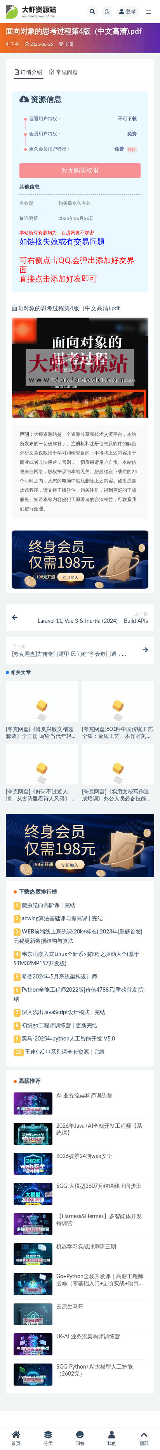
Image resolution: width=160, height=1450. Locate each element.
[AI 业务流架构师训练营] (33, 1110)
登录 (130, 11)
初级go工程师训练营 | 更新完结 (59, 1025)
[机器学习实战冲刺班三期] (33, 1261)
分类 (48, 1443)
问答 (80, 1443)
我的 (112, 1443)
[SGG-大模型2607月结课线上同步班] (33, 1200)
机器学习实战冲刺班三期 (86, 1247)
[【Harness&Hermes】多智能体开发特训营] (33, 1230)
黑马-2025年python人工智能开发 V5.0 (68, 1039)
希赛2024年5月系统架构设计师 (59, 977)
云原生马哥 (69, 1307)
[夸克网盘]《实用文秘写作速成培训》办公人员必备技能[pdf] (115, 799)
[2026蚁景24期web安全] (33, 1169)
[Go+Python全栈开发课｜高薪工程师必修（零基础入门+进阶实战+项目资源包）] (33, 1290)
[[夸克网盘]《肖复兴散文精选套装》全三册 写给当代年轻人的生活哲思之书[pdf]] (42, 708)
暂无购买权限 (80, 171)
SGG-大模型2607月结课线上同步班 (98, 1186)
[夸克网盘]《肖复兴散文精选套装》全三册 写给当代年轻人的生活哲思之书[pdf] (41, 736)
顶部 (144, 1443)
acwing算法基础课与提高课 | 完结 (62, 918)
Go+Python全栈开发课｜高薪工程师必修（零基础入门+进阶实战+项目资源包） (100, 1283)
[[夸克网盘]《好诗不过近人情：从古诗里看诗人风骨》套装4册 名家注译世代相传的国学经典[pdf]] (42, 771)
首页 (16, 1443)
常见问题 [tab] (67, 72)
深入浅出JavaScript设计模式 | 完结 (63, 1012)
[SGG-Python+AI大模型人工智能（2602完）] (33, 1380)
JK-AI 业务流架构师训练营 (88, 1336)
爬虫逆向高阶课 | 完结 (48, 905)
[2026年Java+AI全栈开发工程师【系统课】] (33, 1140)
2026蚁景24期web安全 (84, 1156)
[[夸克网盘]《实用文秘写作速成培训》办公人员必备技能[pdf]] (118, 771)
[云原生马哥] (33, 1321)
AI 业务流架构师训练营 (84, 1096)
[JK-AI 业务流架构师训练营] (33, 1350)
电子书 (12, 44)
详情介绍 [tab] (31, 72)
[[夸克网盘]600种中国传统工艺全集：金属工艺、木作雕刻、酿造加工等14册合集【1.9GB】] (118, 708)
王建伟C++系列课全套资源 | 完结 (64, 1052)
